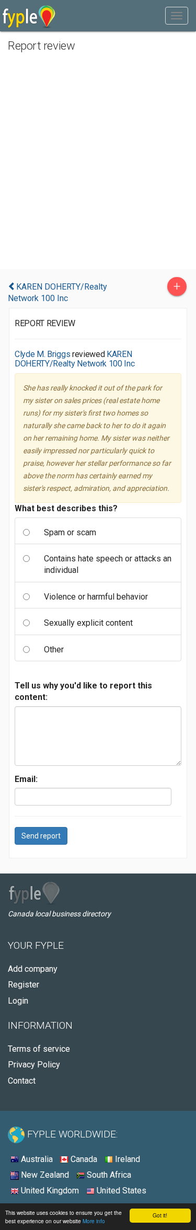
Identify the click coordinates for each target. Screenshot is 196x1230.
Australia (36, 1159)
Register (23, 985)
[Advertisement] (98, 161)
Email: (26, 779)
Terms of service (39, 1049)
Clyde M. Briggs (42, 354)
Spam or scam (70, 532)
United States (120, 1190)
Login (18, 1001)
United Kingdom (49, 1190)
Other (54, 649)
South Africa (108, 1175)
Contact (22, 1081)
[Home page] (29, 16)
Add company (32, 969)
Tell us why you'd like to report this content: (83, 691)
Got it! (160, 1215)
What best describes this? (66, 508)
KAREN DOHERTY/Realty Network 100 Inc (74, 359)
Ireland (126, 1159)
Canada (82, 1159)
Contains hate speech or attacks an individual (107, 564)
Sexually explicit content (88, 623)
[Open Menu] (176, 16)
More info (94, 1221)
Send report (41, 836)
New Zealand (44, 1175)
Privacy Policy (34, 1065)
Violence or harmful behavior (96, 597)
